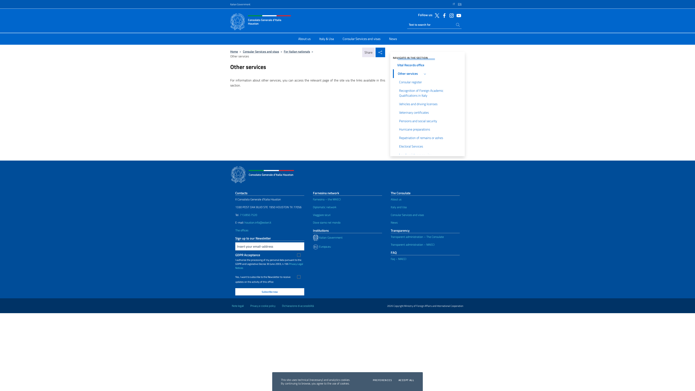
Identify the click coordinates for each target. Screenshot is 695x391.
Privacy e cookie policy (262, 306)
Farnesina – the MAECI (327, 199)
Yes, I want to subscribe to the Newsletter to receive (262, 277)
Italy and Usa (399, 207)
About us (396, 199)
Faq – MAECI (398, 259)
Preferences (382, 380)
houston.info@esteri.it (258, 222)
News (394, 222)
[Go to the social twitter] (436, 15)
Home (234, 51)
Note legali (238, 306)
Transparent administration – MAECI (413, 244)
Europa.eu (324, 246)
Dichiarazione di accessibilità (298, 306)
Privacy (293, 264)
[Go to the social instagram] (450, 15)
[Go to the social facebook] (443, 15)
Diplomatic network (324, 207)
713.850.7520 (248, 215)
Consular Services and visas (261, 51)
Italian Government (240, 4)
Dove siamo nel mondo (326, 222)
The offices (241, 230)
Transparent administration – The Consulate (417, 237)
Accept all (406, 380)
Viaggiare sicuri (321, 215)
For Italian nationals (297, 51)
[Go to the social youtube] (458, 15)
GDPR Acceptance (247, 255)
